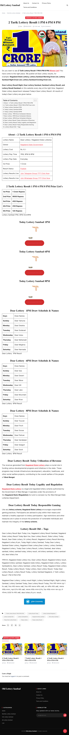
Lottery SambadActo (23, 616)
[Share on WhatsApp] (19, 625)
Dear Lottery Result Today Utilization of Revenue (19, 120)
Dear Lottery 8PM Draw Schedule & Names (17, 118)
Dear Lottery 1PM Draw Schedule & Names (17, 114)
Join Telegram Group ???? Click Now (34, 173)
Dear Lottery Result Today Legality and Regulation (20, 122)
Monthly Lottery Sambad (13, 13)
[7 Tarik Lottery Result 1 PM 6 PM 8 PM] (34, 649)
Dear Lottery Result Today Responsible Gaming (19, 125)
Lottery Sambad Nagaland (49, 613)
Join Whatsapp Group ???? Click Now (35, 178)
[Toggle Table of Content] (34, 100)
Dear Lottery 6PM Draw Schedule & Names (17, 116)
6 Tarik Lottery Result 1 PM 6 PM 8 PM (55, 659)
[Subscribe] (65, 715)
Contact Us (35, 3)
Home (3, 13)
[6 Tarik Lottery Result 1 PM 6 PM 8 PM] (57, 649)
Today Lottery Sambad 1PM (13, 107)
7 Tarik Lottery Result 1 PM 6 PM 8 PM (33, 659)
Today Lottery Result (37, 620)
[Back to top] (65, 731)
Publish (23, 169)
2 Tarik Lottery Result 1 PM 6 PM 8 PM (15, 613)
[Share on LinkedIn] (15, 625)
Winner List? (54, 71)
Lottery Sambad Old (8, 616)
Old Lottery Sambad (53, 616)
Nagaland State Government (31, 145)
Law (3, 723)
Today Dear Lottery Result (10, 620)
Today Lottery (24, 620)
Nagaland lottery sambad (38, 616)
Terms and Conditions (30, 7)
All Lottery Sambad (7, 720)
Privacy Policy (46, 3)
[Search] (67, 5)
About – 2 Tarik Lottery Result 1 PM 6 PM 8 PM (18, 103)
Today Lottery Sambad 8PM (13, 111)
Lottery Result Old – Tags (12, 127)
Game (3, 710)
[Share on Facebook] (11, 625)
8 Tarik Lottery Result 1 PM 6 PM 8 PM (10, 659)
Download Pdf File (34, 243)
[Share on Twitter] (8, 625)
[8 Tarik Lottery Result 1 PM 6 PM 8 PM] (12, 649)
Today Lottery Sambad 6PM (13, 109)
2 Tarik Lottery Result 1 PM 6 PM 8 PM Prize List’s (19, 105)
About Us (26, 3)
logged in (13, 676)
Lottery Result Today (33, 613)
